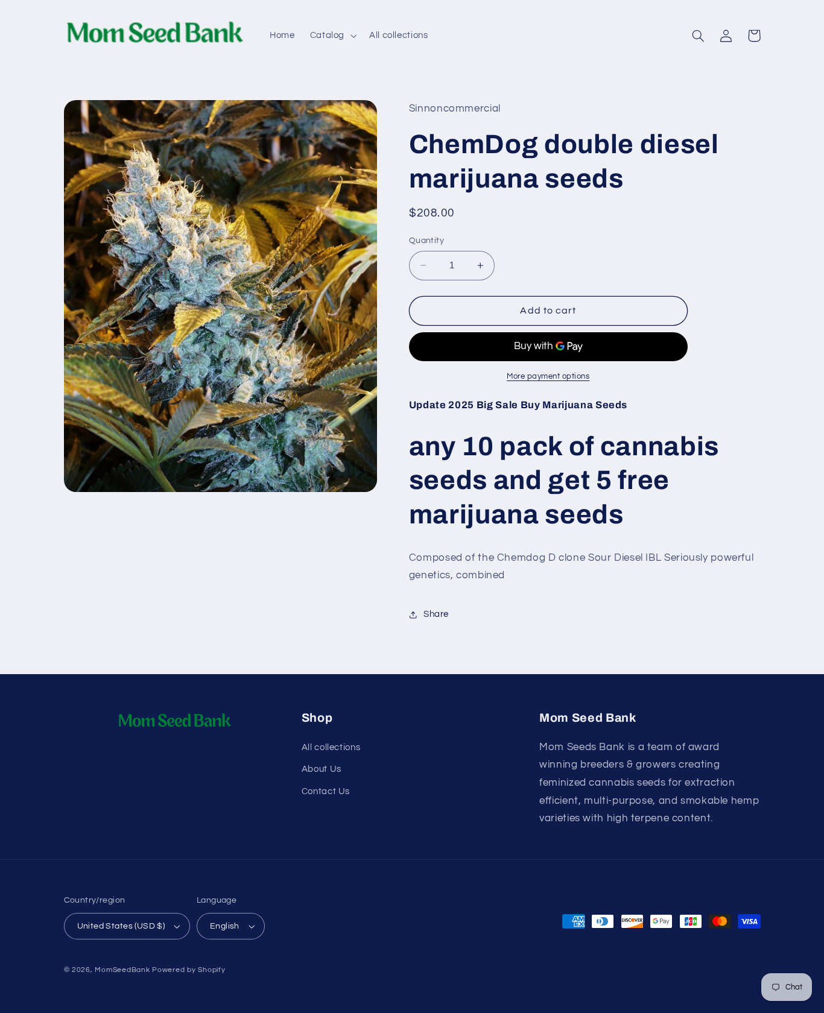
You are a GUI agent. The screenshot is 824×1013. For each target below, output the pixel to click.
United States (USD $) (121, 926)
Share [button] (436, 614)
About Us (321, 769)
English (224, 926)
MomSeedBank (122, 970)
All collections (331, 747)
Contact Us (326, 791)
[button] (331, 35)
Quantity (426, 240)
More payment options (548, 376)
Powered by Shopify (188, 970)
